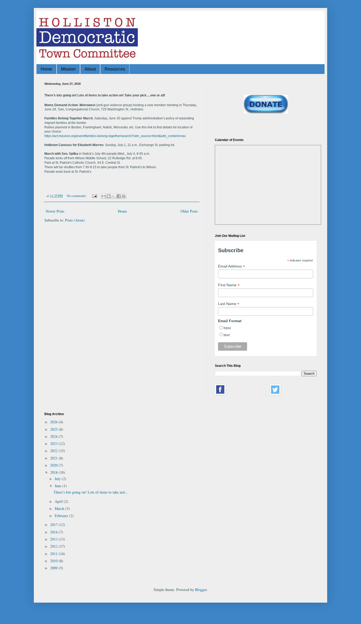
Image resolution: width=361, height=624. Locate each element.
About (90, 69)
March (60, 508)
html (227, 328)
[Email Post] (94, 196)
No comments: (77, 196)
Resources (115, 69)
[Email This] (103, 196)
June (58, 485)
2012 (54, 546)
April (59, 501)
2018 (54, 472)
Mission (68, 69)
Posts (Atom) (75, 220)
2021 (54, 458)
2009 (54, 567)
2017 (54, 524)
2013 (54, 539)
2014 (54, 531)
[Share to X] (113, 196)
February (62, 515)
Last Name (228, 303)
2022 (54, 450)
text (227, 335)
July (58, 478)
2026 (54, 421)
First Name (229, 285)
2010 (54, 560)
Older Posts (189, 211)
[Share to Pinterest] (123, 196)
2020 (54, 465)
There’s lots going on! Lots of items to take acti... (91, 492)
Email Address (231, 266)
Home (46, 69)
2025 (54, 429)
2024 (54, 436)
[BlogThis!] (108, 196)
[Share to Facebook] (118, 196)
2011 (54, 553)
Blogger (201, 589)
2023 (54, 443)
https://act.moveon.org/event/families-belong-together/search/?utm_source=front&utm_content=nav (115, 136)
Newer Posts (55, 211)
